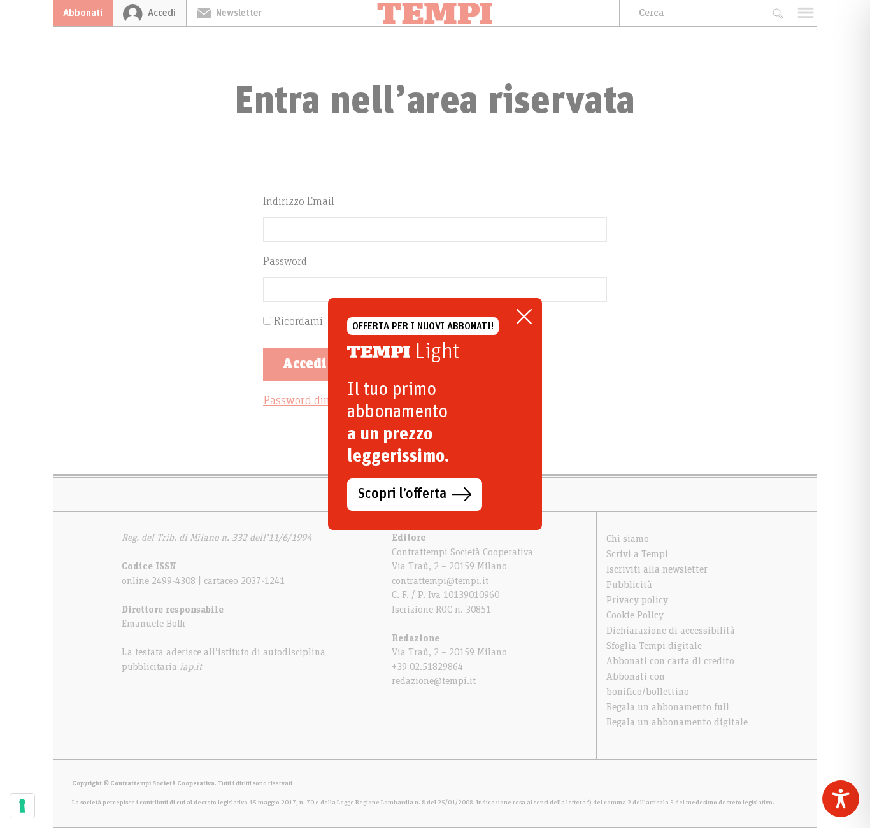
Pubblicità (629, 585)
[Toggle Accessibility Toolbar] (840, 798)
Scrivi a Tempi (637, 554)
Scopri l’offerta (402, 494)
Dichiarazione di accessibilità (670, 630)
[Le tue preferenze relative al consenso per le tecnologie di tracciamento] (22, 806)
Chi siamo (627, 539)
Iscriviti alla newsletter (657, 569)
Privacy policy (637, 600)
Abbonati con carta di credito (670, 661)
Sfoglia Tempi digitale (654, 646)
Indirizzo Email (298, 202)
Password (285, 262)
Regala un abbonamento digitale (677, 722)
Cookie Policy (635, 615)
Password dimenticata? (320, 400)
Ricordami (297, 321)
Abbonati (83, 13)
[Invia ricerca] (777, 13)
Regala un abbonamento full (667, 707)
